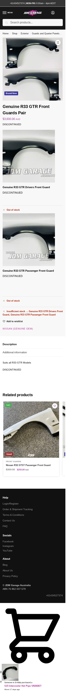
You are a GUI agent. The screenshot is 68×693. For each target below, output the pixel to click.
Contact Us (9, 520)
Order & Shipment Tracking (18, 509)
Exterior (25, 33)
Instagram (8, 546)
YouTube (7, 550)
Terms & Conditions (13, 514)
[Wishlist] (54, 405)
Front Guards (13, 461)
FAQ (5, 526)
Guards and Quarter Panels (45, 33)
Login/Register (11, 503)
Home (6, 33)
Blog (5, 564)
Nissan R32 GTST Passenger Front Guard (28, 465)
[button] (58, 42)
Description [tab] (10, 344)
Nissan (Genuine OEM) (18, 328)
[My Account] (53, 13)
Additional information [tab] (15, 352)
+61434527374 (17, 3)
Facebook (8, 541)
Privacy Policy (10, 576)
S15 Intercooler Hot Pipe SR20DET (22, 686)
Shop (14, 33)
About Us (8, 570)
